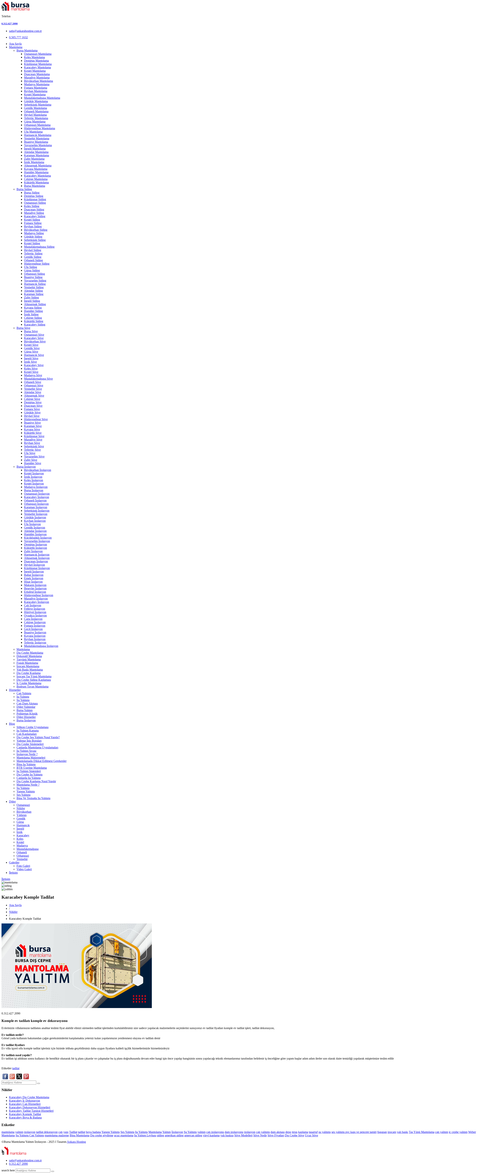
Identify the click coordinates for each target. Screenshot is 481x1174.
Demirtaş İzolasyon (35, 544)
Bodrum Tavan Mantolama (32, 686)
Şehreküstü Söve (34, 446)
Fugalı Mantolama (27, 662)
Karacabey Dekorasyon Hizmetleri (29, 1107)
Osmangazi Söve (34, 334)
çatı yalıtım (441, 1132)
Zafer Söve (30, 459)
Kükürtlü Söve (33, 432)
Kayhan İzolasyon (35, 520)
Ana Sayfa (15, 43)
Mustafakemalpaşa (28, 849)
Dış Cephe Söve (294, 1135)
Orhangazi (23, 855)
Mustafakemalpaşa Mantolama (42, 97)
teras (294, 1132)
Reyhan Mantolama (35, 91)
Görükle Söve (32, 412)
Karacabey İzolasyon (36, 497)
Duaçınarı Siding (34, 209)
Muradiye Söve (33, 439)
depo (288, 1132)
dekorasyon (51, 1132)
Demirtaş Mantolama (36, 60)
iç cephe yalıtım (458, 1132)
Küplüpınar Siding (35, 199)
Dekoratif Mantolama (29, 656)
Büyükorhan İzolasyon (37, 470)
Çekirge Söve (32, 399)
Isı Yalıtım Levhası (145, 1135)
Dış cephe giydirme (101, 1135)
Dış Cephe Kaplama (29, 673)
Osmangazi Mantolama (37, 53)
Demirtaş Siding (33, 196)
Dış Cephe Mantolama (30, 652)
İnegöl (20, 828)
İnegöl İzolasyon (34, 571)
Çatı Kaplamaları (27, 733)
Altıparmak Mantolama (37, 165)
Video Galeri (24, 869)
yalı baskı (402, 1132)
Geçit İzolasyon (33, 629)
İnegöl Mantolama (35, 148)
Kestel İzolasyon (34, 473)
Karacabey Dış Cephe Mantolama (29, 1097)
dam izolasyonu (234, 1132)
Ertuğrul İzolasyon (35, 591)
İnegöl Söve (31, 358)
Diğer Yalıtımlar (26, 706)
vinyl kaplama (211, 1135)
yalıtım (19, 1132)
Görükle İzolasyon (35, 517)
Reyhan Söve (32, 443)
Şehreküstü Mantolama (37, 104)
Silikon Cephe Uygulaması (32, 727)
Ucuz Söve (311, 1135)
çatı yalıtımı (263, 1132)
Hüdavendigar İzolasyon (38, 595)
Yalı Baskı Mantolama (30, 669)
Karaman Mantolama (36, 155)
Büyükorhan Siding (35, 229)
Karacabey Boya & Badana (25, 1117)
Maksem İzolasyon (35, 585)
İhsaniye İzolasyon (35, 632)
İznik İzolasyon (33, 476)
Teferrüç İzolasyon (35, 642)
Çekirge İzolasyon (35, 622)
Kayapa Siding (33, 307)
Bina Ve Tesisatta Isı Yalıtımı (33, 798)
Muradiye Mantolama (37, 77)
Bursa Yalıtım (25, 710)
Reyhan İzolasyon (34, 639)
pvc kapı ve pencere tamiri (361, 1132)
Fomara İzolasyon (34, 625)
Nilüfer (21, 808)
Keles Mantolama (34, 57)
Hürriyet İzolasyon (35, 612)
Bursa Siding (24, 189)
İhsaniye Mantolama (36, 141)
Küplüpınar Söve (34, 436)
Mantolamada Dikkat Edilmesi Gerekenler (42, 761)
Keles (20, 838)
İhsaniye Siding (33, 277)
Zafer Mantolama (34, 158)
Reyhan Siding (33, 226)
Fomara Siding (33, 223)
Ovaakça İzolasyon (35, 615)
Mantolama (15, 47)
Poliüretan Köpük (27, 713)
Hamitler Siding (33, 311)
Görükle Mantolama (36, 101)
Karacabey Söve (34, 338)
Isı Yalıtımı (23, 696)
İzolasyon (177, 1132)
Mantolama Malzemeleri (31, 757)
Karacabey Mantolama (37, 67)
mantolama (8, 1132)
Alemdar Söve (32, 392)
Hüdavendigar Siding (36, 263)
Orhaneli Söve (32, 382)
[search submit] (52, 1171)
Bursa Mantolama (27, 50)
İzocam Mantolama (28, 666)
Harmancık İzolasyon (36, 554)
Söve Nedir (260, 1135)
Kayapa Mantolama (35, 168)
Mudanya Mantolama (36, 84)
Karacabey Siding (34, 216)
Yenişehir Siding (34, 287)
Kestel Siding (32, 219)
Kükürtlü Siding (33, 321)
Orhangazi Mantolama (37, 124)
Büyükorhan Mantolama (38, 81)
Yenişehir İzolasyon (35, 514)
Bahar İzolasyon (33, 574)
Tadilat (73, 1132)
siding (160, 1135)
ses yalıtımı (338, 1132)
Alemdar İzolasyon (35, 530)
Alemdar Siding (33, 290)
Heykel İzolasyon (34, 564)
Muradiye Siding (34, 212)
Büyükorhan (24, 811)
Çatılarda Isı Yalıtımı (29, 777)
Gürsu (20, 821)
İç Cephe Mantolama (29, 683)
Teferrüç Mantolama (36, 118)
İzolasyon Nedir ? (27, 754)
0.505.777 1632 (18, 37)
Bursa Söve (23, 327)
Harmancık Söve (34, 355)
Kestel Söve (31, 344)
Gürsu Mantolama (34, 121)
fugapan (382, 1132)
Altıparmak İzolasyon (37, 558)
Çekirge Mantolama (36, 179)
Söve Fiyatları (276, 1135)
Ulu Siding (30, 267)
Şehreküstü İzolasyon (36, 510)
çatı (60, 1132)
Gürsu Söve (31, 351)
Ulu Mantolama (33, 131)
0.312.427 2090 (10, 23)
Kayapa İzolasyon (34, 635)
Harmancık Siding (35, 284)
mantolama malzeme (57, 1135)
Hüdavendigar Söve (36, 419)
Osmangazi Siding (35, 202)
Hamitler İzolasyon (35, 534)
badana (96, 1132)
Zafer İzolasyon (33, 551)
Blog (12, 723)
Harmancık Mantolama (37, 135)
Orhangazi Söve (33, 385)
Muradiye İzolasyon (36, 598)
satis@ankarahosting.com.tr (25, 31)
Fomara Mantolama (35, 87)
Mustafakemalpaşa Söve (38, 378)
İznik (20, 832)
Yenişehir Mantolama (36, 138)
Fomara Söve (32, 409)
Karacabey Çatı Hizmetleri (25, 1104)
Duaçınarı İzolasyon (36, 561)
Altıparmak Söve (34, 395)
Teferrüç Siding (33, 253)
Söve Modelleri (243, 1135)
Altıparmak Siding (35, 304)
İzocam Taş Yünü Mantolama (34, 676)
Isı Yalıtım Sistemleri (29, 771)
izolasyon (29, 1132)
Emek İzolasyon (33, 578)
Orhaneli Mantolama (36, 111)
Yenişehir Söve (33, 388)
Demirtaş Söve (33, 402)
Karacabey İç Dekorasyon (24, 1100)
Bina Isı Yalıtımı (26, 764)
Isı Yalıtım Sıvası (26, 750)
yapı (65, 1132)
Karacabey (23, 835)
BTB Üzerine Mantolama (32, 767)
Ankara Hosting (76, 1141)
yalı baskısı (227, 1135)
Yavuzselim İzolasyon (37, 541)
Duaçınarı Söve (33, 405)
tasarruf (313, 1132)
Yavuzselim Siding (35, 280)
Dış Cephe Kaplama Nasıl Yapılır (36, 781)
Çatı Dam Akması (27, 703)
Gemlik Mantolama (35, 108)
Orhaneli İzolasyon (35, 500)
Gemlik (21, 818)
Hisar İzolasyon (33, 581)
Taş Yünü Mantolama (421, 1132)
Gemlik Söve (32, 348)
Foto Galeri (23, 865)
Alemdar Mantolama (36, 152)
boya (89, 1132)
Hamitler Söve (32, 463)
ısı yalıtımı (324, 1132)
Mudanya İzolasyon (36, 487)
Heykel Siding (32, 250)
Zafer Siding (31, 297)
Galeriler (14, 862)
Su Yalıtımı (23, 700)
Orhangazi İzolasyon (36, 503)
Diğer (12, 801)
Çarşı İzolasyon (33, 618)
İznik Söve (30, 361)
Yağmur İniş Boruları (29, 740)
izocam (392, 1132)
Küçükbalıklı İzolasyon (38, 537)
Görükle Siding (33, 236)
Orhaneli (22, 852)
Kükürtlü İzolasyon (35, 547)
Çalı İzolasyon (32, 605)
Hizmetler (15, 690)
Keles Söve (31, 368)
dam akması (278, 1132)
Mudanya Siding (34, 233)
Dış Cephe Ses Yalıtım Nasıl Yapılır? (38, 737)
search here (8, 1170)
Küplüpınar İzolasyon (37, 568)
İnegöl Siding (32, 300)
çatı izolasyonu (215, 1132)
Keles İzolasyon (33, 480)
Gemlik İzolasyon (34, 527)
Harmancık (23, 825)
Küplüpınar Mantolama (38, 64)
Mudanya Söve (33, 375)
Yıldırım (21, 815)
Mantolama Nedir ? (28, 784)
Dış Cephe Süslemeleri (30, 744)
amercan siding (193, 1135)
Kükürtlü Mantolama (36, 182)
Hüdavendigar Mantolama (39, 128)
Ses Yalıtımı (23, 794)
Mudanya (22, 845)
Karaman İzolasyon (35, 507)
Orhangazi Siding (34, 273)
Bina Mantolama (79, 1135)
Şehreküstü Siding (35, 240)
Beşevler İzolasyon (35, 588)
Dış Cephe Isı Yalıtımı (29, 774)
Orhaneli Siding (33, 260)
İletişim (13, 872)
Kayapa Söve (32, 429)
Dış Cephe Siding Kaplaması (34, 679)
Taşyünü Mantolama (29, 659)
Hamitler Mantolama (36, 172)
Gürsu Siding (32, 270)
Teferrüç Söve (32, 449)
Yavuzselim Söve (34, 456)
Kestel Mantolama (35, 70)
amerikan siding (174, 1135)
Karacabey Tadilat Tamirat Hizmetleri (31, 1110)
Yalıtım (166, 1132)
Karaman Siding (33, 294)
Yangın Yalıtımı (26, 791)
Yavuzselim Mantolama (38, 145)
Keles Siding (31, 206)
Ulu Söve (29, 453)
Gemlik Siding (32, 256)
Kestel (20, 842)
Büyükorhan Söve (35, 341)
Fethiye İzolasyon (34, 608)
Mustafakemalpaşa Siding (39, 246)
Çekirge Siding (33, 317)
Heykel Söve (31, 415)
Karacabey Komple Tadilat (25, 1114)
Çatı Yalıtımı (24, 693)
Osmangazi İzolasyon (37, 493)
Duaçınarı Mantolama (37, 74)
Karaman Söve (33, 426)
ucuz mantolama (123, 1135)
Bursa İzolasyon (26, 466)
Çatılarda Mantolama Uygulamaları (37, 747)
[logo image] (14, 1154)
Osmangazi (23, 805)
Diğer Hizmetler (26, 717)
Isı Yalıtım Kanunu (28, 730)
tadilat (15, 1068)
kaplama (303, 1132)
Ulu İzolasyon (32, 524)
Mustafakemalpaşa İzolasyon (41, 646)
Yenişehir (22, 859)
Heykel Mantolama (35, 114)
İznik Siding (31, 314)
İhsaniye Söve (32, 422)
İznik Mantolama (34, 162)
